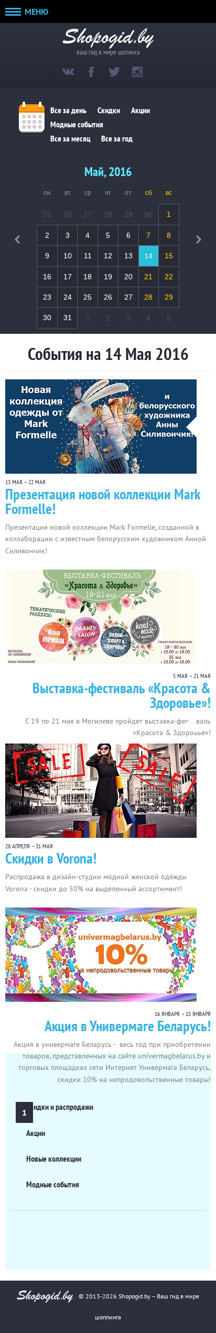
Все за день (68, 110)
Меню (35, 11)
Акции (140, 110)
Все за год (117, 139)
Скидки (109, 110)
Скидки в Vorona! (50, 858)
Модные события (76, 124)
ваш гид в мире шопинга (108, 51)
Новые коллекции (53, 1158)
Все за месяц (70, 139)
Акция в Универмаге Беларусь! (128, 1025)
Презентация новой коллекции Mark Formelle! (102, 501)
